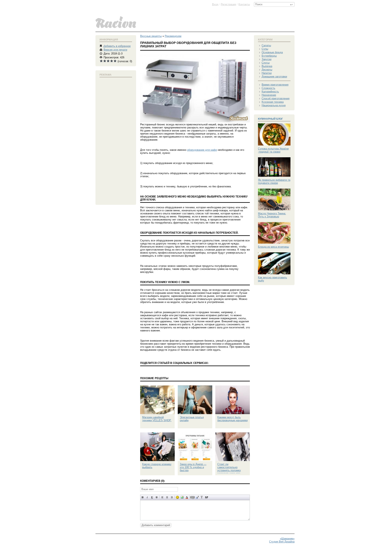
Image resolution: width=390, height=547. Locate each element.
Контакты (244, 4)
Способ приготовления (275, 98)
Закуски (266, 59)
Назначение (269, 95)
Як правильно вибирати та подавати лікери (274, 181)
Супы (265, 48)
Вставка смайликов (177, 497)
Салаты (266, 45)
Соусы (266, 62)
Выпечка (267, 66)
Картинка (182, 497)
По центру (167, 497)
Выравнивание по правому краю (171, 497)
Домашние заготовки (274, 76)
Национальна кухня (274, 105)
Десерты (267, 69)
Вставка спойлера (206, 497)
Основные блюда (272, 52)
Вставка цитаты (197, 497)
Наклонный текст (147, 497)
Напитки (267, 73)
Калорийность (270, 91)
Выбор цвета (186, 497)
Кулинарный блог (270, 118)
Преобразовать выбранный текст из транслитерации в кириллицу (201, 497)
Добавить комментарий (156, 525)
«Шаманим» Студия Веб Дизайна (282, 540)
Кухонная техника (273, 101)
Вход (215, 4)
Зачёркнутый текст (156, 497)
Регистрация (228, 4)
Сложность (268, 88)
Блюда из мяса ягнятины (273, 246)
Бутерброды (269, 55)
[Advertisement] (116, 140)
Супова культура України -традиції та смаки (273, 150)
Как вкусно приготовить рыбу (272, 279)
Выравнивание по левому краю (162, 497)
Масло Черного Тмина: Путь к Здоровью (272, 215)
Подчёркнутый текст (152, 497)
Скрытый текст (192, 497)
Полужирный (142, 497)
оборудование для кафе (202, 149)
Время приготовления (275, 84)
